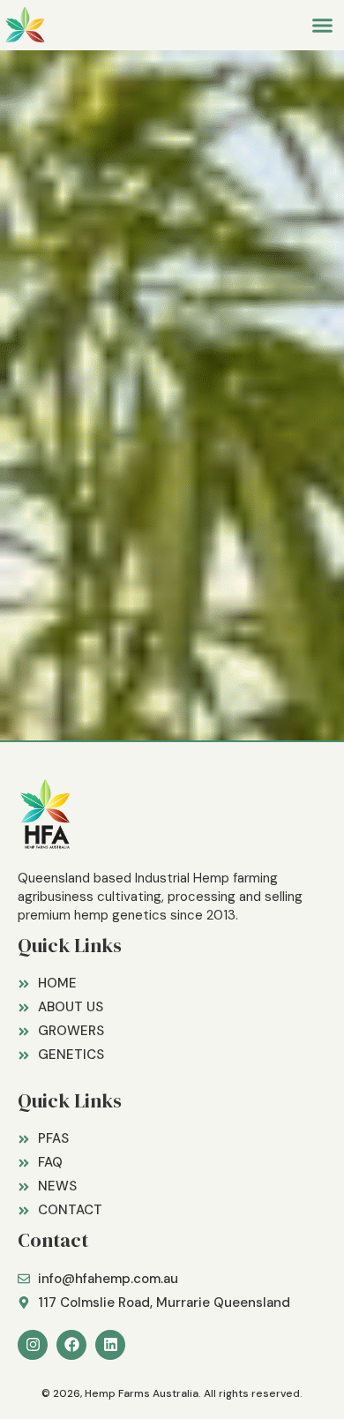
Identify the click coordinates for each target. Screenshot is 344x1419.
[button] (323, 25)
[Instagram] (33, 1345)
